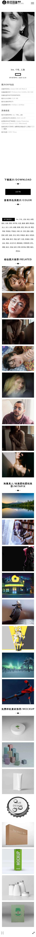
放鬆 (10, 235)
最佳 (27, 235)
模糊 (7, 239)
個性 (3, 223)
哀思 (19, 223)
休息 (28, 219)
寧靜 (3, 231)
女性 (11, 227)
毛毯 (15, 239)
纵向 (7, 247)
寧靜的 (8, 231)
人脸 (24, 219)
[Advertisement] (18, 154)
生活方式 (13, 243)
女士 (7, 227)
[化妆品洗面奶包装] (18, 781)
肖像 (11, 247)
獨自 (7, 243)
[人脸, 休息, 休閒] (18, 358)
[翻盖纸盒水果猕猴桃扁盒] (18, 914)
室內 (26, 227)
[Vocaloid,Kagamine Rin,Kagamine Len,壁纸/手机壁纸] (18, 638)
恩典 (28, 231)
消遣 (31, 239)
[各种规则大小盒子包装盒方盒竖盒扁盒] (18, 754)
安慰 (22, 227)
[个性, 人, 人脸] (18, 411)
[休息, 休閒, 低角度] (18, 331)
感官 (6, 235)
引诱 (24, 231)
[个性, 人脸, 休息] (18, 305)
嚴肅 (23, 223)
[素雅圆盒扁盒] (18, 728)
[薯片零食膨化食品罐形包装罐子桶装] (18, 861)
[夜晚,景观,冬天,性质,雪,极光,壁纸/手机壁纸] (18, 665)
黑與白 (18, 251)
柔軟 (3, 239)
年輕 (18, 231)
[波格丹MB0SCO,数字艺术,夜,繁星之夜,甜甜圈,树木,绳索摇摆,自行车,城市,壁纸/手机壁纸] (18, 585)
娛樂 (14, 227)
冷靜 (6, 223)
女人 (3, 227)
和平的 (15, 223)
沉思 (22, 239)
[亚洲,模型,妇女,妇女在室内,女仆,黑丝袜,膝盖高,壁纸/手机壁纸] (18, 532)
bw (17, 219)
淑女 (3, 243)
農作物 (23, 247)
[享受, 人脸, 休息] (18, 278)
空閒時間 (27, 243)
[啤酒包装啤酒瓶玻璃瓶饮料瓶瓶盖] (18, 808)
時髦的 (22, 235)
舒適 (19, 247)
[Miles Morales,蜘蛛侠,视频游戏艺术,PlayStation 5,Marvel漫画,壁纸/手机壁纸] (18, 691)
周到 (10, 223)
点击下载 (18, 191)
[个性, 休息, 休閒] (18, 438)
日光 (14, 235)
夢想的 (32, 223)
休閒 (32, 219)
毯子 (19, 239)
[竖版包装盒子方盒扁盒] (18, 834)
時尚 (18, 235)
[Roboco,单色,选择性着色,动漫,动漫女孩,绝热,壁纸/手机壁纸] (18, 558)
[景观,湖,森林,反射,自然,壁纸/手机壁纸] (18, 505)
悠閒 (31, 231)
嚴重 (27, 223)
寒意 (32, 227)
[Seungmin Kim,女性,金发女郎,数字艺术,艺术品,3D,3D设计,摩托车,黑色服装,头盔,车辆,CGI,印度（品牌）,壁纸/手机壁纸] (18, 612)
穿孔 (31, 243)
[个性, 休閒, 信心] (18, 464)
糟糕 (3, 247)
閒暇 (28, 247)
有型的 (32, 235)
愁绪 (3, 235)
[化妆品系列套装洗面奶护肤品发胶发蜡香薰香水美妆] (18, 887)
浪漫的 (27, 239)
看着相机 (20, 243)
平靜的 (13, 231)
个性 (20, 219)
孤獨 (18, 227)
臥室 (15, 247)
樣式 (11, 239)
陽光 (31, 247)
